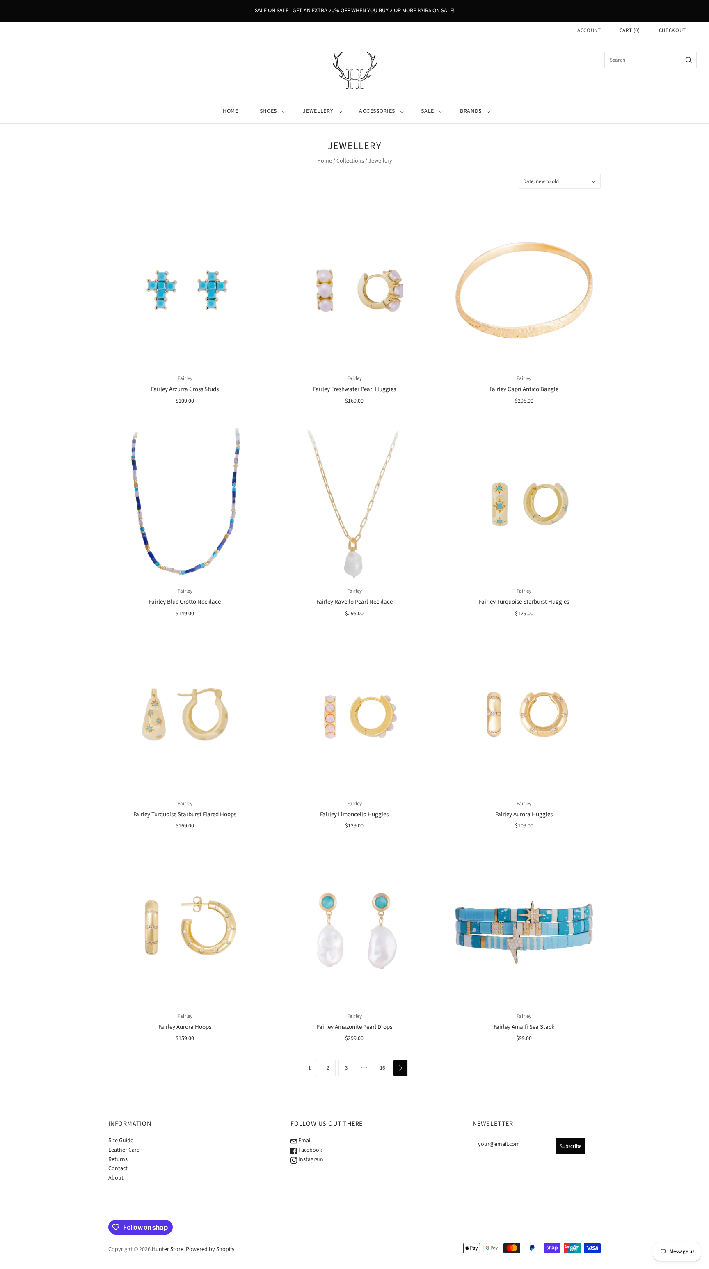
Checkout (672, 30)
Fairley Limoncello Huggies (354, 814)
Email (304, 1140)
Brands (471, 111)
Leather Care (124, 1150)
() (630, 30)
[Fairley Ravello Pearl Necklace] (354, 502)
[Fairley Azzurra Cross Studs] (184, 289)
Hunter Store (167, 1249)
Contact (118, 1168)
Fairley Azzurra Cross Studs (185, 389)
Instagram (310, 1159)
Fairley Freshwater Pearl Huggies (354, 389)
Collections (350, 161)
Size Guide (120, 1140)
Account (589, 30)
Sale (427, 111)
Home (230, 111)
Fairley (185, 378)
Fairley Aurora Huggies (524, 814)
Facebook (309, 1150)
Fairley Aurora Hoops (184, 1027)
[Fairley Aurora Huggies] (524, 715)
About (116, 1178)
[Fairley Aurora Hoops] (184, 927)
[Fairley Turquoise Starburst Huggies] (524, 502)
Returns (118, 1159)
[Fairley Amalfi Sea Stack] (524, 927)
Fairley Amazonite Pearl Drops (354, 1027)
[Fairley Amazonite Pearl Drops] (354, 927)
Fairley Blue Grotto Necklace (185, 602)
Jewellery (318, 111)
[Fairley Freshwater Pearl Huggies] (354, 289)
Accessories (377, 111)
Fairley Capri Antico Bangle (523, 389)
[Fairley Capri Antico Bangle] (524, 289)
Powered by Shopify (210, 1249)
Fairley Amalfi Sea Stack (524, 1027)
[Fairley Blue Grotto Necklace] (184, 502)
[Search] (689, 60)
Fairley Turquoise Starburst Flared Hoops (184, 814)
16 (382, 1068)
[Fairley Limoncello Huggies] (354, 715)
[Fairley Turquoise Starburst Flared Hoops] (184, 715)
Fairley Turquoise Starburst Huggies (524, 602)
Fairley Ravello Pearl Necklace (354, 602)
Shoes (268, 111)
